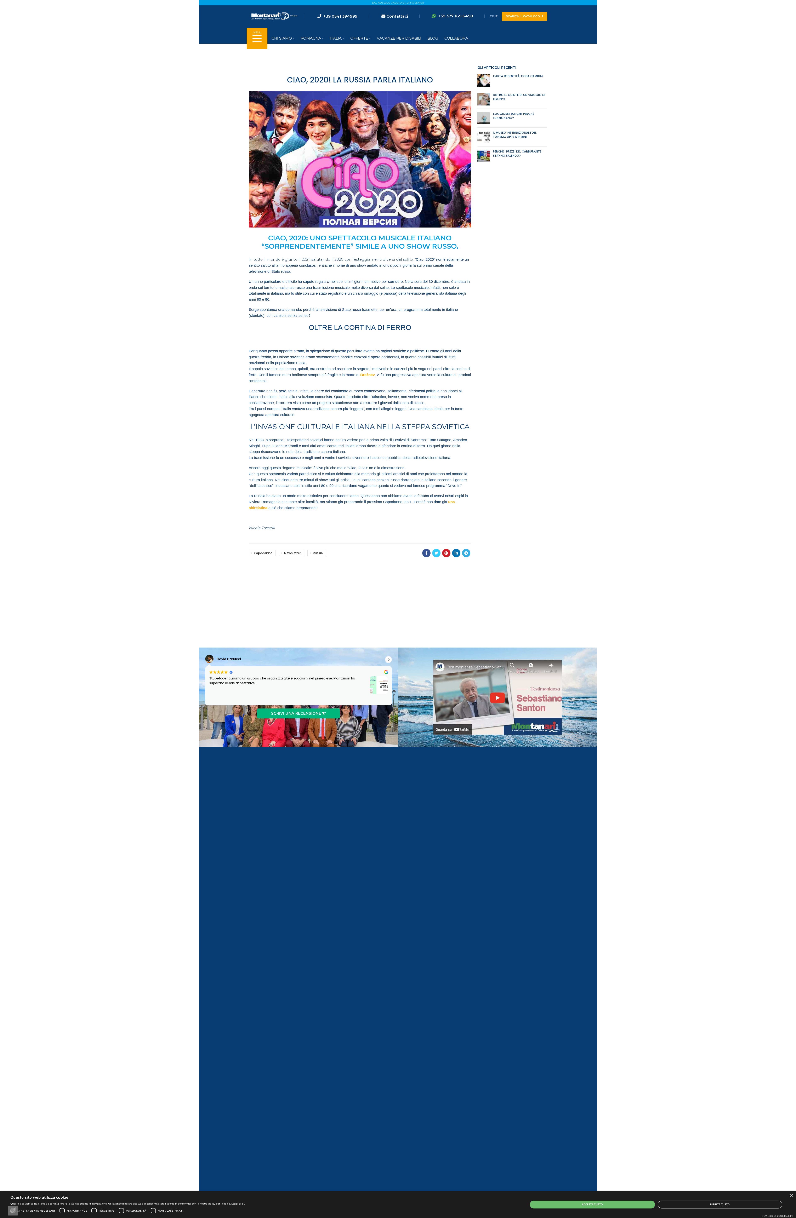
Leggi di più (238, 1203)
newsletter (292, 553)
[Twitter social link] (436, 553)
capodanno (263, 553)
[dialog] (398, 1204)
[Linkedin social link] (456, 553)
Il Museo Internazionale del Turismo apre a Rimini (514, 135)
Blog (403, 56)
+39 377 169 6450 (455, 15)
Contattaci (397, 16)
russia (318, 553)
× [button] (791, 1195)
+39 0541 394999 (340, 16)
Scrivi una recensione (296, 713)
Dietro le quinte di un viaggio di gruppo (519, 97)
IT (496, 16)
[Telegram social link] (466, 553)
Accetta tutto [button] (592, 1204)
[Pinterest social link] (446, 553)
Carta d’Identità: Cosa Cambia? (518, 76)
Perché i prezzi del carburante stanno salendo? (517, 153)
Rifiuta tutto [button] (720, 1204)
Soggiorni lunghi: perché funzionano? (513, 116)
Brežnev (367, 375)
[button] (388, 659)
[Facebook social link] (426, 553)
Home (392, 56)
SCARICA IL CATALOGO (523, 16)
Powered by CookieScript (777, 1215)
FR (492, 16)
